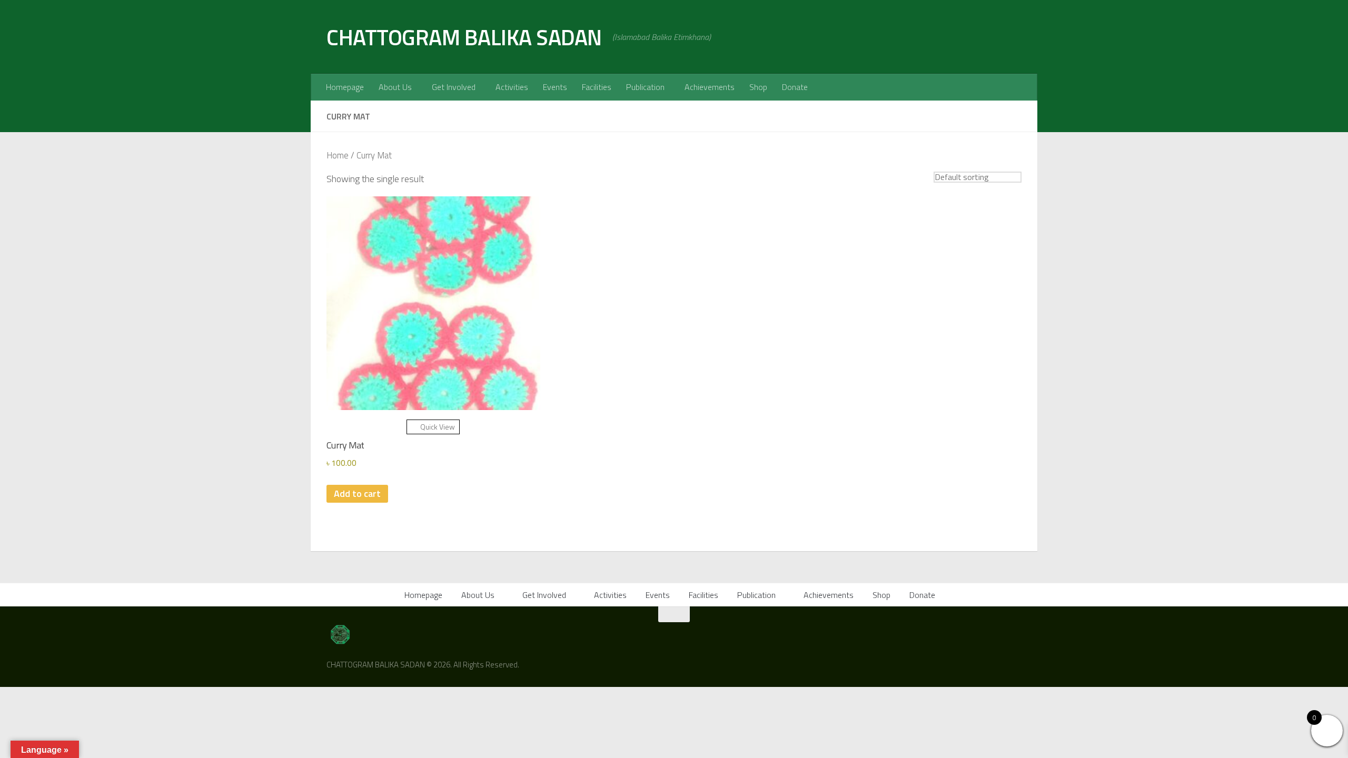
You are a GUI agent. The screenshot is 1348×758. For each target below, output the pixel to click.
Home (337, 155)
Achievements (710, 87)
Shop (758, 87)
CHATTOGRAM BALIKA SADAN (464, 37)
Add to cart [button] (357, 493)
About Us (395, 87)
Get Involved (453, 87)
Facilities (596, 87)
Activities (511, 87)
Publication (645, 87)
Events (555, 87)
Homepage (345, 87)
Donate (795, 87)
